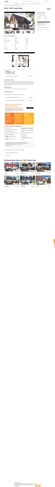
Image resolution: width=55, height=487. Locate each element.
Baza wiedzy (31, 1)
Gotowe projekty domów (8, 5)
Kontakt (35, 1)
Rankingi (27, 1)
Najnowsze (27, 3)
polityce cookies (34, 484)
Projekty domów (17, 3)
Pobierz (39, 19)
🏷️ (37, 3)
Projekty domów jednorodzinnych (16, 5)
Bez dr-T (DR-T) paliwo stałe (23, 5)
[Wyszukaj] (17, 1)
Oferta (24, 1)
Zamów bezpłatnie (30, 97)
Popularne (32, 3)
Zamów (46, 19)
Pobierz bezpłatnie (30, 76)
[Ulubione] (50, 1)
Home (4, 5)
